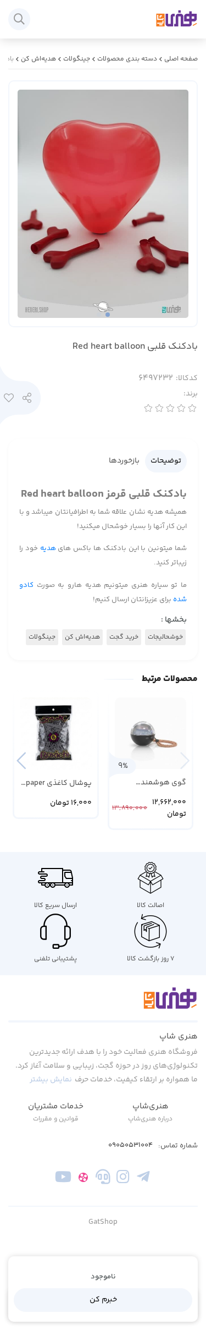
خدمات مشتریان (55, 1106)
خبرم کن (103, 1300)
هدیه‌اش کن (38, 59)
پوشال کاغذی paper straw (59, 783)
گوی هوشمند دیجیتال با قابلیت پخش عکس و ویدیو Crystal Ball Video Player (153, 783)
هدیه (48, 548)
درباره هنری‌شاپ (150, 1119)
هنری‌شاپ (150, 1106)
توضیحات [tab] (166, 461)
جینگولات (76, 59)
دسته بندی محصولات (127, 59)
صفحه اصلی (181, 59)
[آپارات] (83, 1179)
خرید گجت (123, 637)
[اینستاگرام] (123, 1179)
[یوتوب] (63, 1179)
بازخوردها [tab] (124, 461)
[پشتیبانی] (103, 1179)
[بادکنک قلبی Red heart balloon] (103, 1004)
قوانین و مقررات (56, 1119)
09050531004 (130, 1145)
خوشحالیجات (165, 637)
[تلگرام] (142, 1179)
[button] (21, 760)
